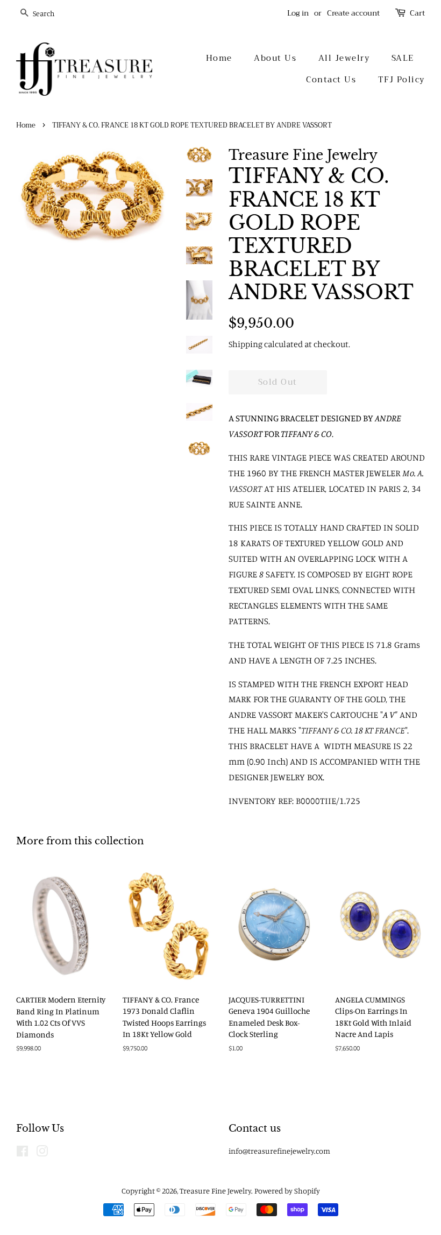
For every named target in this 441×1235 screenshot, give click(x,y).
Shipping (245, 343)
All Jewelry (344, 58)
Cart (417, 13)
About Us (275, 58)
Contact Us (331, 80)
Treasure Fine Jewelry (215, 1190)
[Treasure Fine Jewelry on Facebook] (22, 1153)
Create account (353, 12)
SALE (403, 58)
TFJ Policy (401, 80)
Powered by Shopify (287, 1190)
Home (219, 58)
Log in (298, 12)
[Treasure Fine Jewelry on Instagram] (42, 1153)
